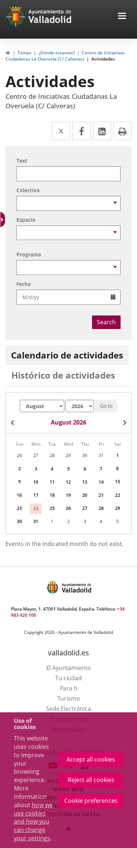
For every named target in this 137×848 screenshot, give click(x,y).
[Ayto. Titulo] (76, 587)
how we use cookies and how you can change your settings (33, 821)
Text (21, 160)
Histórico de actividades (63, 375)
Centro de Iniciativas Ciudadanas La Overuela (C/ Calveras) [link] (65, 56)
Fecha (23, 283)
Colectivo (28, 190)
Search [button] (106, 322)
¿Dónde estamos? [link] (56, 53)
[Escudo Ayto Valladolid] (53, 587)
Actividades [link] (103, 59)
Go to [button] (106, 405)
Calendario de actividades (67, 355)
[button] (122, 16)
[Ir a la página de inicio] (16, 16)
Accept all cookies (90, 759)
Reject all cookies (91, 780)
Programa (28, 254)
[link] (7, 53)
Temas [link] (24, 53)
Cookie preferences (91, 801)
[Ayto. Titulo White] (50, 16)
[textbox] (68, 173)
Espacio (25, 219)
